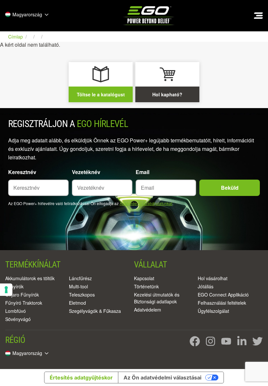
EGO (149, 15)
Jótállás (205, 286)
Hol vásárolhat (212, 278)
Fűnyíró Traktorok (23, 302)
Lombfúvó (15, 311)
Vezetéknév (86, 172)
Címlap (16, 36)
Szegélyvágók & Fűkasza (95, 311)
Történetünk (146, 286)
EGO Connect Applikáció (223, 294)
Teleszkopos (82, 294)
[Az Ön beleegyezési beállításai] (6, 289)
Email (142, 172)
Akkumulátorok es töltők (30, 278)
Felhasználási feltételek (222, 302)
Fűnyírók (14, 286)
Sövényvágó (18, 319)
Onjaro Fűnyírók (22, 294)
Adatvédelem (147, 309)
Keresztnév (22, 172)
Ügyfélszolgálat (213, 311)
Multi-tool (78, 286)
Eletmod (77, 302)
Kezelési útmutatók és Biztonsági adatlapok (156, 298)
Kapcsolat (144, 278)
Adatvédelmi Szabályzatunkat (146, 203)
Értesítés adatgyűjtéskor (81, 377)
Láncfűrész (80, 278)
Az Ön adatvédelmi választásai (162, 377)
